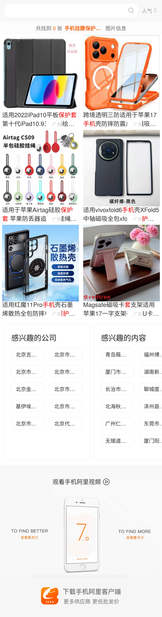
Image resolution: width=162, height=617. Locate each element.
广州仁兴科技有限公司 (131, 423)
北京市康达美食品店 (39, 423)
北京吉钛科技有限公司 (42, 354)
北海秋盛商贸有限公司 (131, 406)
